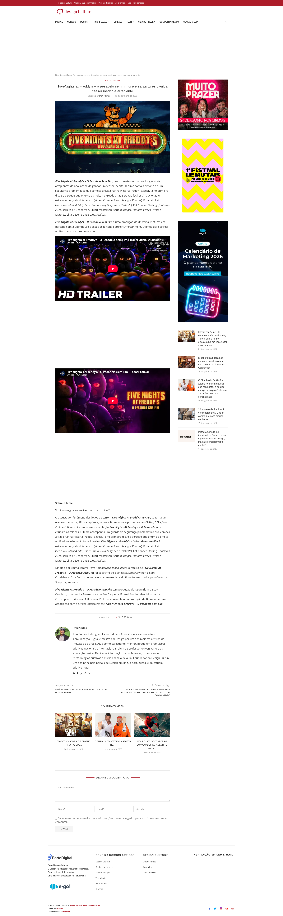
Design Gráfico (103, 862)
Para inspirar (102, 884)
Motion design (103, 873)
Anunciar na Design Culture (85, 3)
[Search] (226, 22)
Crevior (60, 909)
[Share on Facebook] (122, 617)
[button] (113, 760)
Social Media (190, 22)
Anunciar (147, 867)
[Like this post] (119, 617)
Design (84, 22)
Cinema (118, 22)
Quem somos (149, 862)
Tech (129, 22)
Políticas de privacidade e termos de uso (114, 3)
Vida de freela (146, 22)
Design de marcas (104, 867)
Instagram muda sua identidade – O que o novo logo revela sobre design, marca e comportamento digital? (212, 438)
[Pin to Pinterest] (128, 617)
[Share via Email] (131, 617)
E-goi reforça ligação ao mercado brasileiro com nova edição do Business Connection (211, 363)
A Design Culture (65, 3)
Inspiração (100, 22)
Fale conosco (138, 3)
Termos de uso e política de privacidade (84, 905)
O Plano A (66, 912)
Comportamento (169, 22)
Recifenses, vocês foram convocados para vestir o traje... (152, 745)
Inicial (59, 22)
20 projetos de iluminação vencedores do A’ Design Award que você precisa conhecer (211, 414)
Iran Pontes (104, 95)
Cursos (71, 22)
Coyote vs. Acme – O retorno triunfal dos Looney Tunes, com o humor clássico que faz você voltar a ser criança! (212, 339)
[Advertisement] (141, 48)
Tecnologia (101, 878)
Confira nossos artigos (115, 855)
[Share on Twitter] (125, 617)
